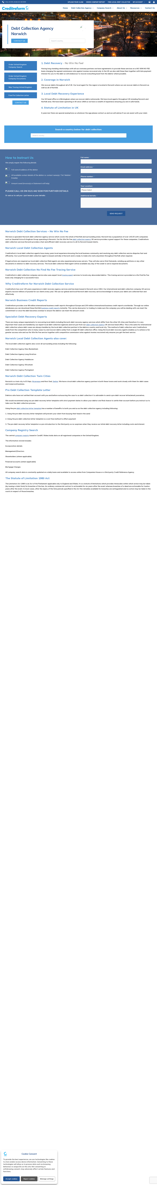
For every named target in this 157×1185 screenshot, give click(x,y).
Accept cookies (11, 1179)
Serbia (55, 381)
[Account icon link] (154, 2)
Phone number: (88, 176)
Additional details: (89, 196)
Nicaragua (36, 381)
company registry (22, 435)
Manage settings (47, 1179)
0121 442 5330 (35, 191)
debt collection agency (82, 239)
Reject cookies (29, 1179)
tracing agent (67, 275)
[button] (15, 2)
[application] (144, 2)
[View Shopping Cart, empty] (149, 2)
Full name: (85, 157)
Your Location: (87, 186)
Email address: (87, 167)
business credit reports (50, 308)
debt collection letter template (28, 408)
